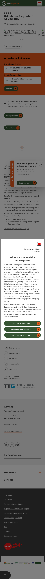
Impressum (36, 251)
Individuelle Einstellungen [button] (21, 329)
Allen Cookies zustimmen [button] (21, 323)
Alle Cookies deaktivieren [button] (21, 335)
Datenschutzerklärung (32, 249)
